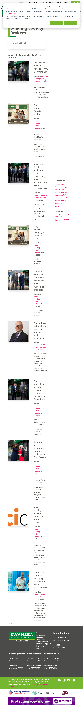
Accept (56, 23)
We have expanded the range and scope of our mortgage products (39, 280)
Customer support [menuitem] (43, 644)
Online (59, 2)
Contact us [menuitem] (40, 639)
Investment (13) (60, 201)
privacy (11, 686)
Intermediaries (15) (61, 198)
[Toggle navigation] (80, 12)
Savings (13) (59, 203)
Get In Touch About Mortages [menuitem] (62, 215)
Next (10, 624)
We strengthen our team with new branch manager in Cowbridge (40, 390)
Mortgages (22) (60, 195)
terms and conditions (40, 685)
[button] (22, 2)
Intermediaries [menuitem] (42, 642)
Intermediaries (33, 2)
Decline (70, 23)
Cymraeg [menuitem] (40, 646)
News (66, 2)
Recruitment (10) (61, 206)
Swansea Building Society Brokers (41, 78)
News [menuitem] (38, 648)
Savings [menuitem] (39, 633)
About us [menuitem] (39, 637)
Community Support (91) (64, 187)
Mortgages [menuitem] (40, 635)
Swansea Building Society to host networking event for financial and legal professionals (40, 176)
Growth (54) (59, 190)
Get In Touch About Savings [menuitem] (62, 220)
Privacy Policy (12, 13)
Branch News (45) (61, 192)
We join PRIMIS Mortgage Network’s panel (39, 232)
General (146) (59, 184)
